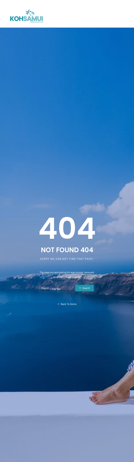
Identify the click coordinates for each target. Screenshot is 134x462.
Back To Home (68, 304)
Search (86, 288)
